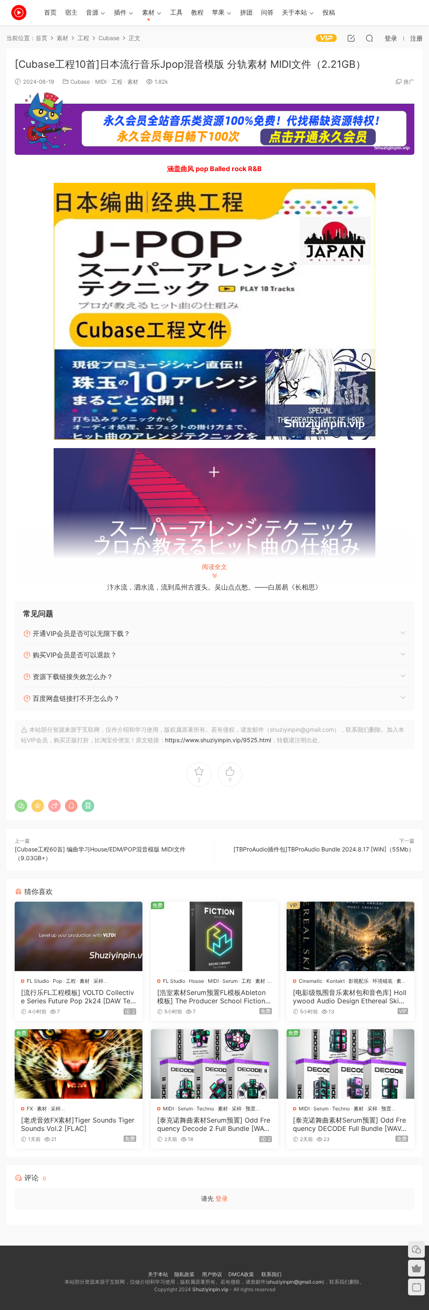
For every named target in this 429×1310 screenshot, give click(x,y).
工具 (176, 12)
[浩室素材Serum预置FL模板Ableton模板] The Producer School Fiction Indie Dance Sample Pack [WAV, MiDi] (214, 996)
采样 (98, 981)
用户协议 (212, 1274)
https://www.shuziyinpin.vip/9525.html (218, 739)
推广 (408, 81)
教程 (197, 12)
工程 (116, 81)
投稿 (329, 12)
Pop (57, 981)
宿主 (71, 12)
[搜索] (369, 38)
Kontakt (335, 981)
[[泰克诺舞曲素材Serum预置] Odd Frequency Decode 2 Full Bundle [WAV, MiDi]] (215, 1064)
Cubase (80, 81)
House (196, 981)
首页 (50, 12)
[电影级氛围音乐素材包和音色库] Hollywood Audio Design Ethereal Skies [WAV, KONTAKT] (349, 996)
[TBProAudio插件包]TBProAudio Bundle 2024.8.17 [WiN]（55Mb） (323, 849)
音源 (92, 12)
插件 (120, 12)
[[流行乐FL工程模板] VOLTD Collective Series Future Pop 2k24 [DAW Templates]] (78, 936)
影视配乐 (359, 981)
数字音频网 (18, 12)
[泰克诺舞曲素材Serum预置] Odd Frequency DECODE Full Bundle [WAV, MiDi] (349, 1124)
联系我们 (271, 1274)
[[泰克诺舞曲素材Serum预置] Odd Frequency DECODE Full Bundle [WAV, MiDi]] (350, 1064)
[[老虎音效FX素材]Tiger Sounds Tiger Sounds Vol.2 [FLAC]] (78, 1064)
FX (30, 1108)
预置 (251, 1108)
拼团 (246, 12)
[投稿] (351, 38)
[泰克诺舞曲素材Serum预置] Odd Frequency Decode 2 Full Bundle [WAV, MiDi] (213, 1124)
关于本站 (294, 12)
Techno (205, 1108)
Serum (230, 981)
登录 (221, 1198)
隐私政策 (184, 1274)
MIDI (100, 81)
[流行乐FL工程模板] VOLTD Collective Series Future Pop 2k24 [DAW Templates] (77, 996)
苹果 (218, 12)
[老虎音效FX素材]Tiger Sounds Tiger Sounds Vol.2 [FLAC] (77, 1124)
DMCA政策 (241, 1274)
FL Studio (38, 981)
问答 (267, 12)
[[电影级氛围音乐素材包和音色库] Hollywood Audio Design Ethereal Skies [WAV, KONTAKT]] (350, 936)
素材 (148, 12)
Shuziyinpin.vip (210, 1289)
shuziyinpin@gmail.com (295, 1282)
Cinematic (311, 981)
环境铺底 (382, 981)
